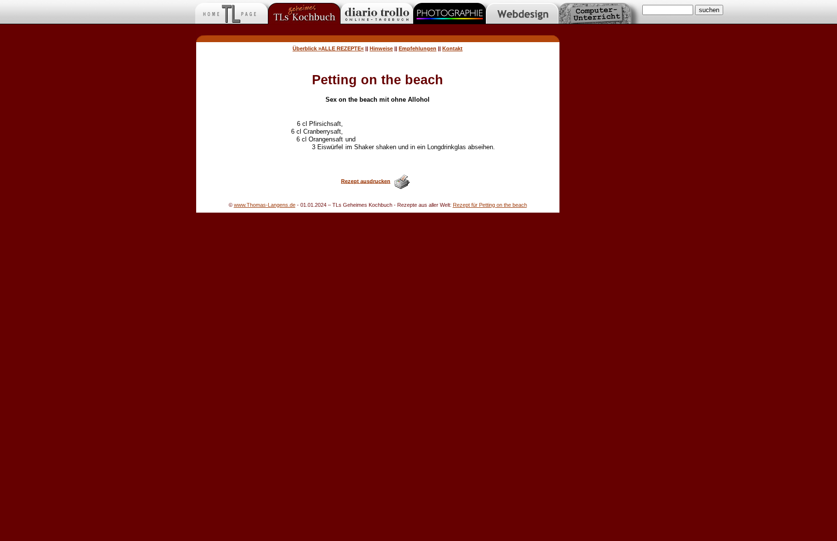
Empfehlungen (417, 48)
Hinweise (381, 48)
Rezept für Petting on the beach (490, 205)
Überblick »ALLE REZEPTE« (328, 48)
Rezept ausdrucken (365, 181)
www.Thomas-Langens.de (264, 205)
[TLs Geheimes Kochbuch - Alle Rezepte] (377, 39)
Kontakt (452, 48)
